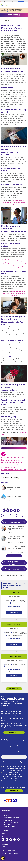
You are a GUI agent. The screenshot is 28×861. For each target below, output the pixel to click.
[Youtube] (14, 839)
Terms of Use (5, 844)
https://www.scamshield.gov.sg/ (12, 11)
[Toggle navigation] (25, 5)
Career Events (7, 824)
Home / (4, 575)
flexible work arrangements (10, 477)
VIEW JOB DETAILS (14, 612)
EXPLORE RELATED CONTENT (14, 555)
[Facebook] (7, 839)
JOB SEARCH (6, 810)
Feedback (4, 835)
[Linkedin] (18, 839)
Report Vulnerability (7, 848)
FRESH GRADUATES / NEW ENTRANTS (11, 817)
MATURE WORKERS (7, 820)
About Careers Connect (9, 826)
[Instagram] (10, 839)
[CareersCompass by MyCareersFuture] (5, 5)
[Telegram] (3, 839)
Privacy (4, 846)
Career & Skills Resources (10, 828)
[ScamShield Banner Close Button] (26, 10)
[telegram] (7, 510)
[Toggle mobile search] (22, 5)
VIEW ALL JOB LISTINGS (14, 688)
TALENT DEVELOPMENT (9, 813)
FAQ (2, 836)
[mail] (18, 510)
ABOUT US (5, 830)
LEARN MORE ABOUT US (14, 732)
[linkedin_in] (14, 510)
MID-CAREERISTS (7, 818)
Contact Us (4, 833)
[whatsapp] (4, 510)
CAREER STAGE (6, 815)
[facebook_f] (11, 510)
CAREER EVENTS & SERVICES (11, 822)
